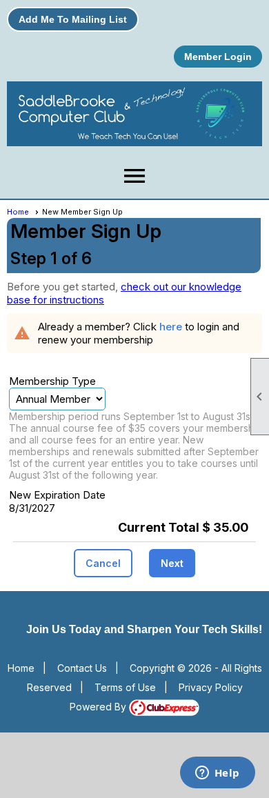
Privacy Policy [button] (211, 687)
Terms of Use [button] (125, 687)
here (170, 326)
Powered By (99, 706)
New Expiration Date (57, 494)
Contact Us (82, 668)
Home (18, 212)
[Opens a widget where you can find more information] (217, 774)
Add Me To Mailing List (73, 19)
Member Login (218, 56)
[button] (103, 563)
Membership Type (52, 381)
